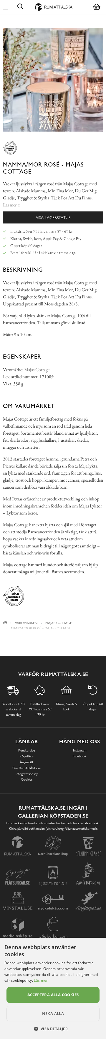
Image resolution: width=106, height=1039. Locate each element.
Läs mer (41, 980)
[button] (53, 1028)
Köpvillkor (27, 756)
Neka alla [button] (53, 1013)
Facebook (79, 756)
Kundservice (26, 750)
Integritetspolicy (27, 774)
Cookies (26, 779)
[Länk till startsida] (5, 623)
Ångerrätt (26, 762)
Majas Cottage (36, 369)
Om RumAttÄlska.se (26, 768)
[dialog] (53, 988)
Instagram (79, 750)
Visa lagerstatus (53, 217)
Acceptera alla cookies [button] (53, 994)
